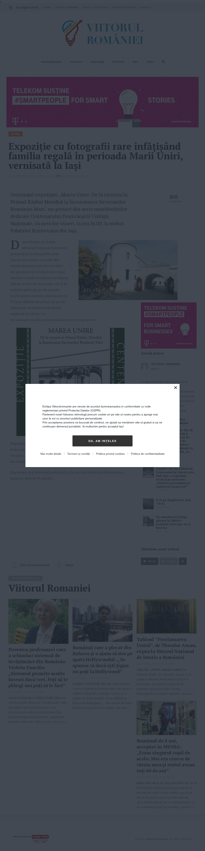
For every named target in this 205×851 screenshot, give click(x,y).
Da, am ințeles (102, 441)
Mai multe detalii (50, 453)
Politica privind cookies (110, 453)
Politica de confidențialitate (148, 453)
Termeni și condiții (78, 453)
